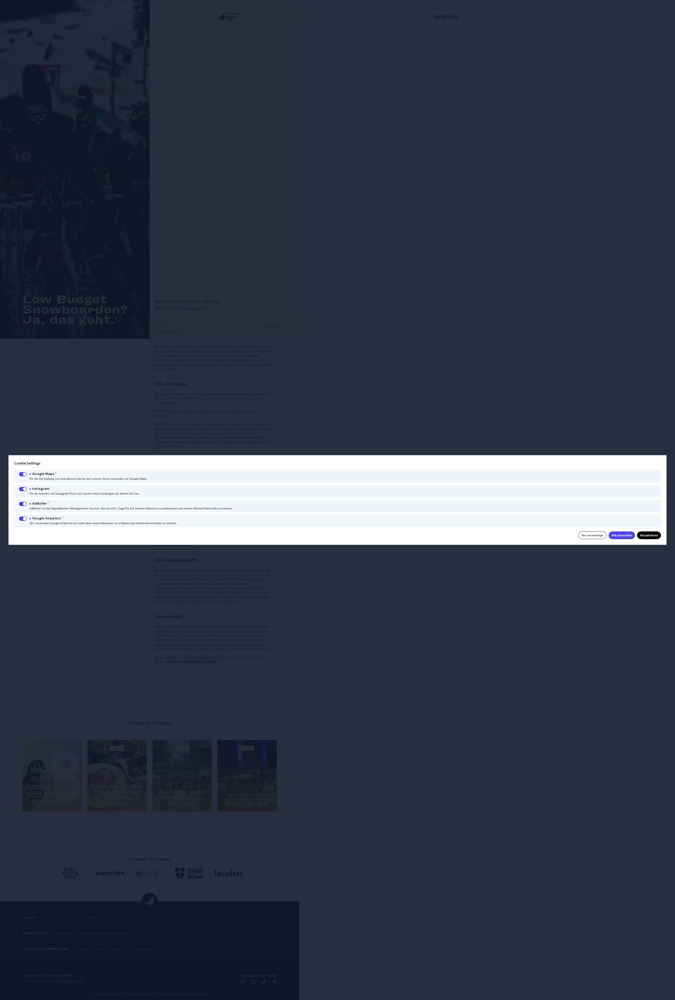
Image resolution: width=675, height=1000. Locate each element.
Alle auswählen (621, 535)
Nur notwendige (592, 535)
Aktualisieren (649, 535)
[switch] (23, 474)
